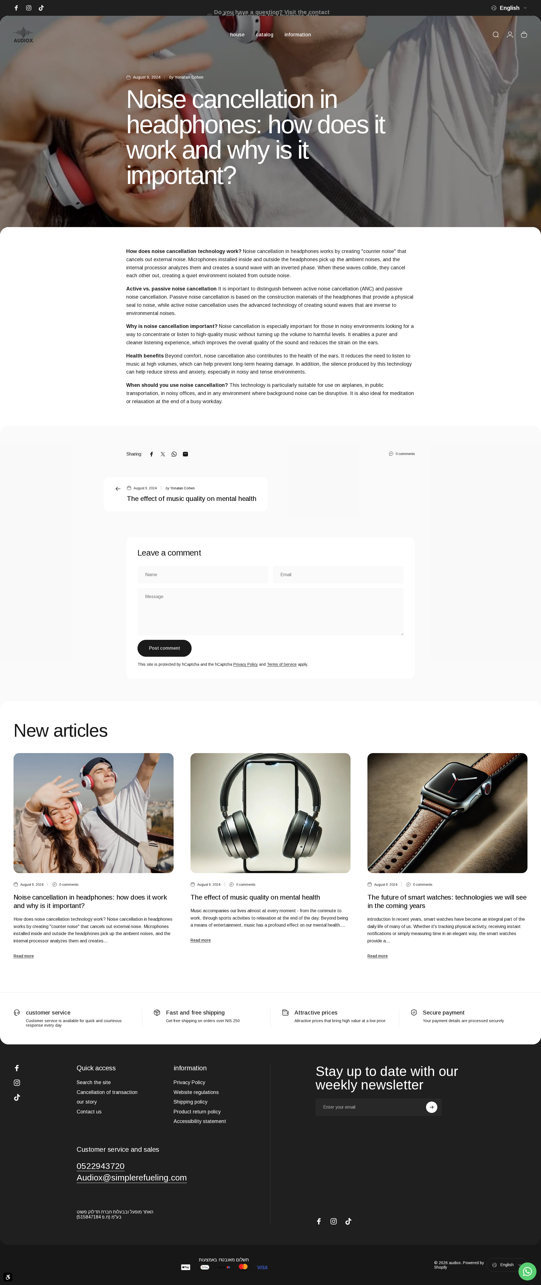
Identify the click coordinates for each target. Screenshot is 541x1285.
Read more (24, 956)
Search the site (94, 1082)
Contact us (89, 1112)
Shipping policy (190, 1102)
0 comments (405, 454)
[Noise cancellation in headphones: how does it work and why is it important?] (94, 813)
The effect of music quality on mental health (191, 498)
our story (87, 1102)
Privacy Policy (245, 664)
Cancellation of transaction (107, 1092)
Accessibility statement (200, 1121)
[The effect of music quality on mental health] (270, 813)
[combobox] (509, 8)
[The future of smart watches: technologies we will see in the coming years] (447, 813)
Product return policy (197, 1112)
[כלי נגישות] (7, 1277)
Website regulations (196, 1092)
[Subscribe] (431, 1107)
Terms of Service (282, 664)
